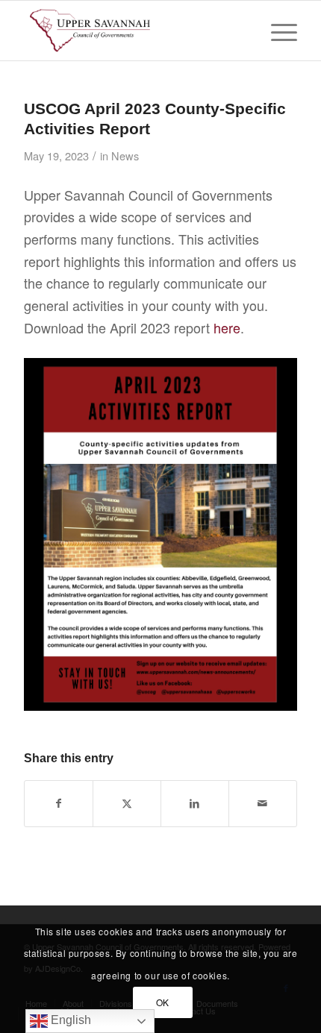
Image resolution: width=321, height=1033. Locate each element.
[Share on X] (126, 803)
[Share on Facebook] (59, 803)
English (69, 1020)
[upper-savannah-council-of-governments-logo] (133, 30)
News (125, 155)
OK (162, 1002)
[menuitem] (276, 30)
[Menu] (276, 30)
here (227, 327)
